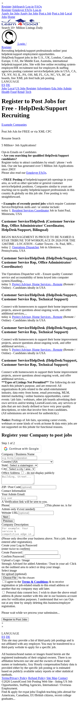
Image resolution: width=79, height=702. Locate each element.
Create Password (12, 552)
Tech (28, 91)
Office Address (11, 472)
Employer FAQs (22, 10)
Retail (21, 91)
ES (3, 85)
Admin (67, 88)
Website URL (10, 512)
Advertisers (44, 88)
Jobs (4, 88)
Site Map (51, 678)
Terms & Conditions (35, 581)
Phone (5, 505)
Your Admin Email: (13, 494)
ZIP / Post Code (11, 487)
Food (13, 91)
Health (6, 91)
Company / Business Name (18, 454)
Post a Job (45, 13)
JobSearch (18, 6)
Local (11, 88)
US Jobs (20, 88)
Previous (8, 520)
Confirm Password (13, 556)
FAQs (38, 6)
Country (7, 461)
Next (5, 516)
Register (7, 6)
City (4, 468)
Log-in (30, 6)
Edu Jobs (57, 88)
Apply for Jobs (11, 13)
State (4, 465)
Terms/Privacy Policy (14, 678)
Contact (62, 678)
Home (11, 16)
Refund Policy (37, 678)
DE (8, 85)
